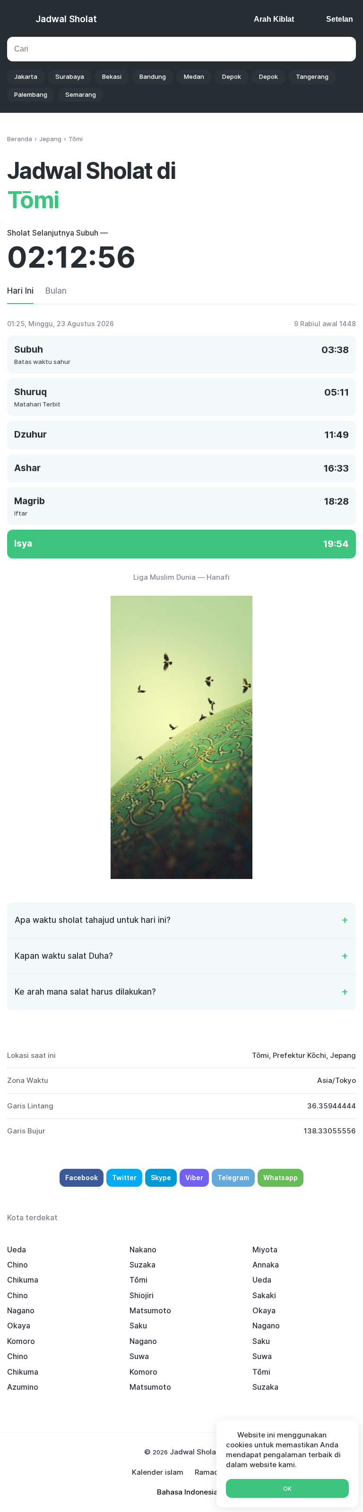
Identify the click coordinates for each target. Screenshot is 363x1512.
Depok (231, 76)
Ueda (16, 1249)
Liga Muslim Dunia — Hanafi (181, 577)
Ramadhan (213, 1472)
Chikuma (22, 1279)
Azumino (22, 1387)
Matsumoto (150, 1310)
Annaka (265, 1264)
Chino (17, 1264)
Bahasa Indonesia (187, 1491)
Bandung (152, 76)
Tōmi (138, 1279)
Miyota (264, 1249)
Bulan (56, 291)
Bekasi (111, 76)
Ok (287, 1488)
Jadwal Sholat (66, 19)
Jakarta (25, 76)
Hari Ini (20, 291)
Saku (138, 1325)
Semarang (80, 94)
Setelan (339, 19)
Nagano (21, 1310)
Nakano (143, 1249)
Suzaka (143, 1264)
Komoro (21, 1341)
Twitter (124, 1178)
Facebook (81, 1178)
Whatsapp (280, 1178)
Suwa (139, 1356)
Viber (194, 1178)
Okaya (264, 1310)
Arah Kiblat (274, 19)
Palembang (30, 94)
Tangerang (312, 76)
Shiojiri (142, 1295)
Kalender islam (157, 1472)
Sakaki (264, 1295)
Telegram (233, 1178)
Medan (194, 76)
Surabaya (69, 76)
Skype (161, 1178)
